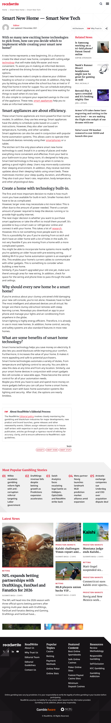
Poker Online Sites (75, 669)
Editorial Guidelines (30, 663)
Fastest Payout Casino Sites (76, 677)
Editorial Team (32, 657)
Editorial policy (27, 416)
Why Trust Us (31, 652)
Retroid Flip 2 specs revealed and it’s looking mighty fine (84, 95)
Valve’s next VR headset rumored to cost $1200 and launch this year (89, 133)
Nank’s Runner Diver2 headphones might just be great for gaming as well (85, 72)
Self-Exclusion (97, 663)
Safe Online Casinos (74, 661)
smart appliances (43, 100)
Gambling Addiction (95, 675)
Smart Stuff (65, 450)
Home (4, 10)
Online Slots (52, 673)
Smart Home (52, 450)
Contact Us (30, 669)
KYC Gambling (97, 668)
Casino (49, 651)
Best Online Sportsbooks (74, 653)
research (57, 228)
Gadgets (40, 450)
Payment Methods (51, 662)
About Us (29, 647)
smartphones (53, 140)
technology (8, 62)
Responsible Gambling (96, 657)
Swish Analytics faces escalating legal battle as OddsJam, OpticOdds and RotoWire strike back (59, 488)
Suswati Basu (8, 595)
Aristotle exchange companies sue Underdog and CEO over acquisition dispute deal (102, 488)
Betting (6, 571)
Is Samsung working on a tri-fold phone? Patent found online (84, 48)
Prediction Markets (65, 545)
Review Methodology (97, 649)
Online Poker (53, 668)
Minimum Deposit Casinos (76, 685)
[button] (100, 3)
